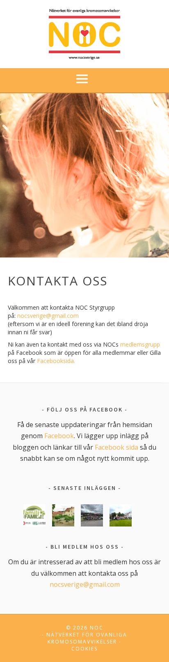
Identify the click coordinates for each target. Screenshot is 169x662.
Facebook (59, 435)
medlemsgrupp (140, 344)
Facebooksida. (56, 361)
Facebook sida (116, 447)
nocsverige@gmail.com (48, 316)
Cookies (84, 648)
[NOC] (85, 33)
